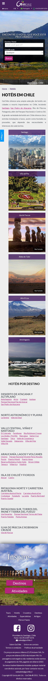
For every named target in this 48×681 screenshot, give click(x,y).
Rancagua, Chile (35, 82)
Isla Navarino (6, 514)
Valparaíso (18, 441)
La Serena (5, 417)
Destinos (19, 583)
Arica (16, 399)
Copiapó (23, 399)
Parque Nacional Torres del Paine (28, 514)
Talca (12, 438)
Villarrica (13, 464)
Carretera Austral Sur (32, 493)
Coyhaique (5, 496)
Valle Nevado (6, 441)
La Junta (25, 496)
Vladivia (22, 464)
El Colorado (6, 433)
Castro (11, 477)
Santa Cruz (34, 436)
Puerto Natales (7, 517)
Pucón (3, 459)
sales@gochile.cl (25, 640)
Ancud (3, 477)
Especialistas (25, 616)
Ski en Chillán (33, 462)
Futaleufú (16, 496)
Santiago (5, 108)
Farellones (17, 433)
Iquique (32, 399)
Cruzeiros (27, 613)
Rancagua (23, 436)
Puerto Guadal (7, 498)
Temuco (4, 464)
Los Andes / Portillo (9, 436)
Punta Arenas (21, 517)
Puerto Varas (27, 459)
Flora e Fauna (24, 620)
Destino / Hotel (10, 42)
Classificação (10, 50)
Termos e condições (13, 648)
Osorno (4, 456)
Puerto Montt (14, 459)
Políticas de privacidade (33, 648)
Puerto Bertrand (38, 496)
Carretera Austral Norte (11, 493)
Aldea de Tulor (24, 257)
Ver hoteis (38, 166)
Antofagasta (25, 340)
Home (6, 9)
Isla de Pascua (24, 215)
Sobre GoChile (15, 644)
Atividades (19, 591)
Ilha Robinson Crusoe (32, 433)
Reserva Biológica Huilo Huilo (13, 462)
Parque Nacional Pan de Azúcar (14, 402)
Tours (8, 613)
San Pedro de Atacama (21, 108)
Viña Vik (4, 443)
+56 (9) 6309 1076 (41, 8)
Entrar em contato (31, 644)
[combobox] (14, 8)
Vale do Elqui (16, 417)
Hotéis (17, 613)
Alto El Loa (24, 298)
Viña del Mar (24, 174)
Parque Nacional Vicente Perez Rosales (25, 456)
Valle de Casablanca (25, 438)
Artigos (37, 616)
